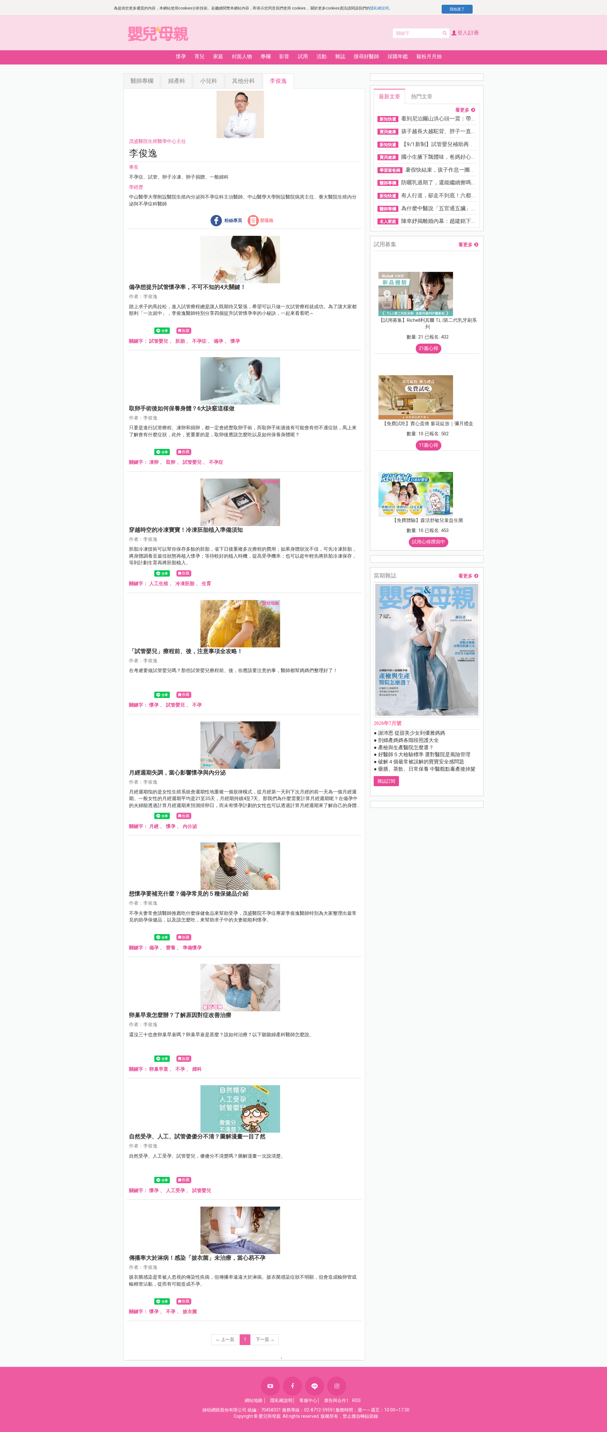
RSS (356, 1400)
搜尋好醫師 (366, 56)
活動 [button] (321, 56)
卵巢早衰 (158, 1069)
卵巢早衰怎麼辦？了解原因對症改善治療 (180, 1015)
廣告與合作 (335, 1400)
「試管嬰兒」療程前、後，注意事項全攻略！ (186, 651)
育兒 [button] (199, 56)
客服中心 (308, 1400)
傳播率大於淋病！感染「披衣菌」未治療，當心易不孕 (197, 1257)
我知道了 (457, 9)
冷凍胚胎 (184, 583)
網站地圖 (253, 1400)
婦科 (197, 1069)
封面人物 (242, 56)
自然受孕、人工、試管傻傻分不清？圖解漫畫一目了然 (197, 1136)
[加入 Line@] (314, 1386)
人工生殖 (158, 583)
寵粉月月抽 (429, 56)
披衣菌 (190, 1311)
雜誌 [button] (340, 56)
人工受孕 (175, 1190)
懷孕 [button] (181, 56)
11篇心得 (428, 445)
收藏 (185, 330)
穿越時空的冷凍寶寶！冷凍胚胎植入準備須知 (186, 529)
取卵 (170, 462)
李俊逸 (278, 80)
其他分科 (243, 80)
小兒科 (208, 80)
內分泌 (190, 826)
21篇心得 (428, 348)
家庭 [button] (218, 56)
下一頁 (265, 1339)
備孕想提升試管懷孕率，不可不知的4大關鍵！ (187, 287)
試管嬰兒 (158, 341)
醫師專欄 (142, 80)
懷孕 (235, 341)
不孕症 (199, 341)
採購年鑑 (398, 56)
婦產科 (176, 80)
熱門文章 (421, 96)
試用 (303, 56)
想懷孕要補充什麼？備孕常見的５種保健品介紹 (188, 893)
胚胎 (180, 341)
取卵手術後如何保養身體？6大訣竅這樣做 (182, 408)
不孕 (197, 705)
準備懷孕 (192, 948)
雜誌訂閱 (386, 781)
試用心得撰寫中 (428, 542)
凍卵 (154, 462)
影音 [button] (284, 56)
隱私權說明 (379, 8)
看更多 (462, 110)
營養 (170, 948)
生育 (206, 583)
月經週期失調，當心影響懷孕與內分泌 (177, 772)
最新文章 (389, 96)
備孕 (218, 341)
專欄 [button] (266, 56)
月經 (154, 826)
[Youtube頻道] (270, 1386)
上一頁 (225, 1339)
